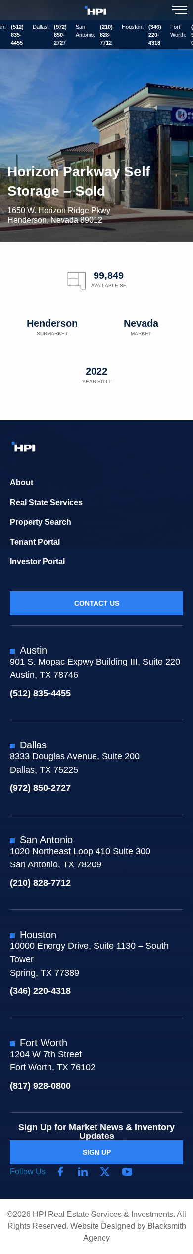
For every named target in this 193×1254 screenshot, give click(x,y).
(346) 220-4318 (154, 35)
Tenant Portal (35, 542)
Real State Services (46, 502)
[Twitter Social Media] (104, 1171)
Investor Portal (37, 561)
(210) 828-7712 (106, 35)
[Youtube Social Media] (127, 1171)
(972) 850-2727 (60, 35)
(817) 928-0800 (40, 1086)
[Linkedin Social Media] (82, 1171)
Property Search (40, 522)
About (21, 482)
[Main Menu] (179, 9)
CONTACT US (96, 603)
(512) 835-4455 (17, 35)
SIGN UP (97, 1152)
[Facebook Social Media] (60, 1171)
